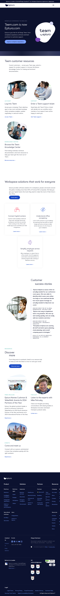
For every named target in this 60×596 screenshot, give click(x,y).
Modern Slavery (39, 590)
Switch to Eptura (14, 519)
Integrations (15, 515)
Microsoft (41, 492)
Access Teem (8, 117)
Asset (14, 494)
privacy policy (52, 547)
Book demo (14, 197)
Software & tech (31, 499)
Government (23, 504)
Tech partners (48, 493)
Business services (22, 493)
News (53, 495)
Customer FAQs (49, 590)
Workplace (15, 500)
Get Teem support (36, 117)
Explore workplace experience (15, 42)
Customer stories (54, 519)
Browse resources (9, 160)
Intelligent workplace (6, 496)
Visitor (14, 503)
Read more (51, 1)
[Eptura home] (10, 5)
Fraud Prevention (28, 590)
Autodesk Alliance (39, 499)
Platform (6, 492)
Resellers (39, 495)
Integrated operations (6, 500)
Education (22, 497)
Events (53, 523)
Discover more (15, 366)
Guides (53, 526)
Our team (54, 492)
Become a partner (48, 498)
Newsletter (55, 504)
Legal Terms (10, 590)
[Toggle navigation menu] (53, 5)
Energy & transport (22, 500)
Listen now (34, 413)
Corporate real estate (40, 503)
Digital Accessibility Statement (26, 593)
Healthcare (31, 492)
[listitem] (12, 541)
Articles (54, 515)
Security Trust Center (10, 593)
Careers (54, 498)
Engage (14, 497)
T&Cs (46, 547)
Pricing (53, 501)
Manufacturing (31, 495)
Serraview (6, 520)
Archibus (6, 517)
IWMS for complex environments (7, 505)
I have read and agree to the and (44, 547)
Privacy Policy (18, 590)
